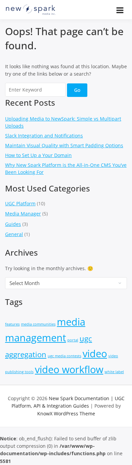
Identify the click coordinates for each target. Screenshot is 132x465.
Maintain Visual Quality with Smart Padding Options (64, 145)
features (12, 324)
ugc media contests (64, 356)
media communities (38, 324)
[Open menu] (120, 10)
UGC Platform (20, 203)
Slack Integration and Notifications (44, 135)
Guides (13, 224)
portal (72, 340)
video (95, 353)
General (14, 234)
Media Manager (23, 213)
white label (114, 371)
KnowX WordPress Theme (66, 413)
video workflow (69, 369)
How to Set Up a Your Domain (38, 155)
